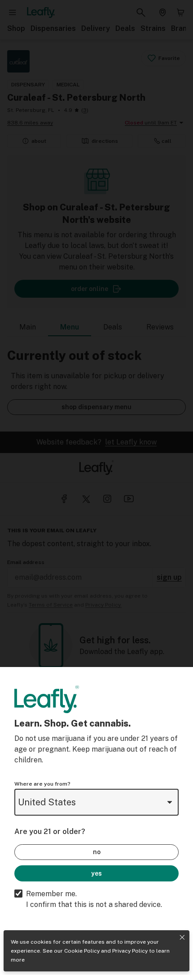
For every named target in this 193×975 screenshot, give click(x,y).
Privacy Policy (130, 951)
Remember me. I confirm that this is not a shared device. (94, 899)
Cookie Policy (82, 951)
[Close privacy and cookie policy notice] (182, 937)
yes (96, 873)
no (97, 851)
